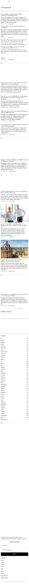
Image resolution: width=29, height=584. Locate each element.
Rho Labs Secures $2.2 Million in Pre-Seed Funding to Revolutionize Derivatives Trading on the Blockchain (14, 97)
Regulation (3, 402)
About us (3, 58)
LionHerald (11, 37)
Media (2, 382)
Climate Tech (3, 348)
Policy (2, 396)
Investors (3, 377)
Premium (2, 398)
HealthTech (3, 373)
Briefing (2, 344)
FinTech (10, 107)
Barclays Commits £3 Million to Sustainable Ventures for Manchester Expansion (14, 160)
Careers (2, 564)
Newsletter (3, 386)
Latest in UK (3, 378)
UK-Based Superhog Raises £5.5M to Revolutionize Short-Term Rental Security (14, 192)
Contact (2, 566)
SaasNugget (3, 404)
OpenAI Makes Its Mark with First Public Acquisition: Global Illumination (11, 14)
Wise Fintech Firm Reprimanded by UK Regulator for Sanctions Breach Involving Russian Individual (14, 40)
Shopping (3, 405)
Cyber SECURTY (4, 351)
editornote (3, 355)
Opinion (2, 388)
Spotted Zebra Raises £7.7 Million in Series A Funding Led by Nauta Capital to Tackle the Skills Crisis (13, 225)
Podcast (2, 394)
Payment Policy (4, 575)
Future (2, 365)
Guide (2, 371)
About (2, 560)
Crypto (2, 350)
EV (1, 361)
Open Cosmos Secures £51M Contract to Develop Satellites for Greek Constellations (14, 83)
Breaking (3, 342)
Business (8, 92)
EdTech (2, 357)
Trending (3, 413)
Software (3, 407)
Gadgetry (3, 367)
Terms (2, 571)
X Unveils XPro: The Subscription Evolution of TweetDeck (13, 27)
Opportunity (3, 392)
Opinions (3, 390)
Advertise (3, 562)
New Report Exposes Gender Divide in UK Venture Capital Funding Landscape (14, 125)
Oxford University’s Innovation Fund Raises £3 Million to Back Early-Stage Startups (13, 260)
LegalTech (3, 380)
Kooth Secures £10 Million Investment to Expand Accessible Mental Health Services (12, 47)
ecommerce (3, 353)
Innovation (3, 375)
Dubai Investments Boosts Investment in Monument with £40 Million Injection (14, 111)
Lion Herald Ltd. (23, 581)
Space (12, 92)
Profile (2, 400)
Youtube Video (4, 419)
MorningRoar (3, 384)
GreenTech (3, 369)
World (2, 417)
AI (1, 338)
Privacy (2, 573)
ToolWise (3, 411)
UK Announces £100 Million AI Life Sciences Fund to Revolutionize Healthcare (14, 295)
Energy (2, 359)
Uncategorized (11, 59)
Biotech (2, 340)
